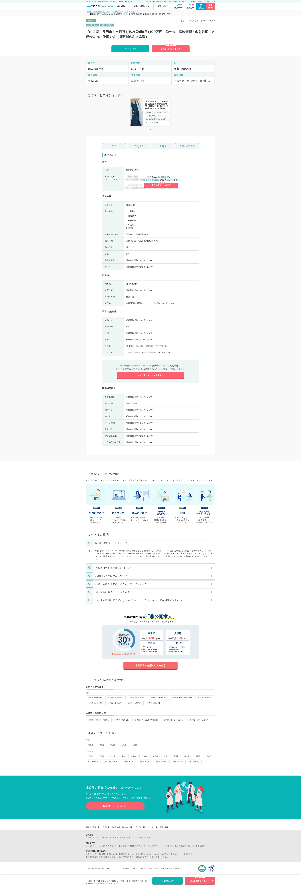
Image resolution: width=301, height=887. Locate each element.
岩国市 (155, 756)
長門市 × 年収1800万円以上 (98, 720)
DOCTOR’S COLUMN (108, 854)
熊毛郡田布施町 (161, 762)
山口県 (126, 12)
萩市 (123, 756)
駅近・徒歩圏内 (107, 25)
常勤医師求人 (117, 12)
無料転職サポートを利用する (151, 375)
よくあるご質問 (198, 846)
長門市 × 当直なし (122, 720)
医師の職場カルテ (126, 857)
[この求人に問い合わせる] (161, 182)
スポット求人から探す (142, 837)
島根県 (101, 745)
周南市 (209, 756)
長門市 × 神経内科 (95, 703)
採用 (155, 868)
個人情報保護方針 (176, 868)
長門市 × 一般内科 (95, 698)
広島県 (123, 745)
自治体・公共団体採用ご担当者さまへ (157, 1)
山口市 (112, 756)
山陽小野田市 (93, 762)
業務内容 (139, 145)
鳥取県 (90, 745)
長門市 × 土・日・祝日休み (174, 720)
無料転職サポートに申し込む (115, 806)
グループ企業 (164, 868)
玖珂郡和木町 (128, 762)
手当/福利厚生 (188, 145)
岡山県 (112, 745)
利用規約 (104, 827)
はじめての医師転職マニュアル (133, 846)
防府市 (133, 756)
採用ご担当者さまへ (174, 1)
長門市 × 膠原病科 (154, 703)
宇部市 (101, 756)
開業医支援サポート (192, 854)
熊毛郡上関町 (144, 762)
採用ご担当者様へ (91, 827)
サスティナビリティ (145, 868)
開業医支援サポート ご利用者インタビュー (153, 857)
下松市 (144, 756)
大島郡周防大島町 (110, 762)
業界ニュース (176, 854)
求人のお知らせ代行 (109, 857)
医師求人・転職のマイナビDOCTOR (98, 12)
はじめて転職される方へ (108, 846)
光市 (165, 756)
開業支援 (163, 827)
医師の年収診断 (92, 857)
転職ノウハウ (91, 854)
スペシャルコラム (161, 854)
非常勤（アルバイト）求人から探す (116, 837)
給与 (114, 145)
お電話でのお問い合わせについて (206, 1)
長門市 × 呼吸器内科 (136, 698)
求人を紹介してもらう (171, 48)
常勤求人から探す (93, 837)
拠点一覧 (184, 1)
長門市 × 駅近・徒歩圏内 (199, 720)
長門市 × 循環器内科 (115, 698)
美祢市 (198, 756)
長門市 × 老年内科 (114, 703)
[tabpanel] (150, 112)
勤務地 (163, 145)
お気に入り (132, 48)
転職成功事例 (184, 846)
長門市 (133, 12)
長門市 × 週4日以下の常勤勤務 (146, 720)
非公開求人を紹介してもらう (150, 665)
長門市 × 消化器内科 (158, 698)
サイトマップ (151, 827)
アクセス (134, 868)
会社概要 (126, 868)
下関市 (90, 756)
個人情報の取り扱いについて (121, 827)
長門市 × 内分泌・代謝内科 (182, 698)
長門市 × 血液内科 (134, 703)
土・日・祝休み (92, 25)
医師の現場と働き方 (144, 854)
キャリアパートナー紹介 (157, 846)
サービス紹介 (91, 846)
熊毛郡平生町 (178, 762)
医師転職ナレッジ (126, 854)
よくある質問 (192, 1)
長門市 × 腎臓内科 (205, 698)
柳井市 (186, 756)
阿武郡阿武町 (194, 762)
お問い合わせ (139, 827)
